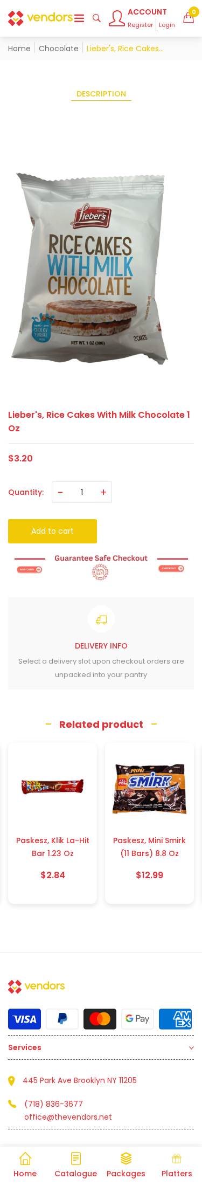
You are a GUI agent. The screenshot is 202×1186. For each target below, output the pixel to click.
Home (19, 48)
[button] (188, 18)
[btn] (79, 18)
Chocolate (59, 48)
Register (140, 24)
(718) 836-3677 (53, 1104)
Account (147, 11)
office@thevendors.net (68, 1117)
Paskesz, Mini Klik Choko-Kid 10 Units (149, 847)
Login (167, 24)
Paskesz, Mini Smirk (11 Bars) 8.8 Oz (52, 847)
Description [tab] (101, 93)
